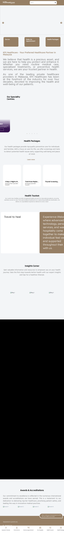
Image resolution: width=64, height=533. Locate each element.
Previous (3, 23)
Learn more (31, 159)
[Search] (55, 3)
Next (61, 23)
